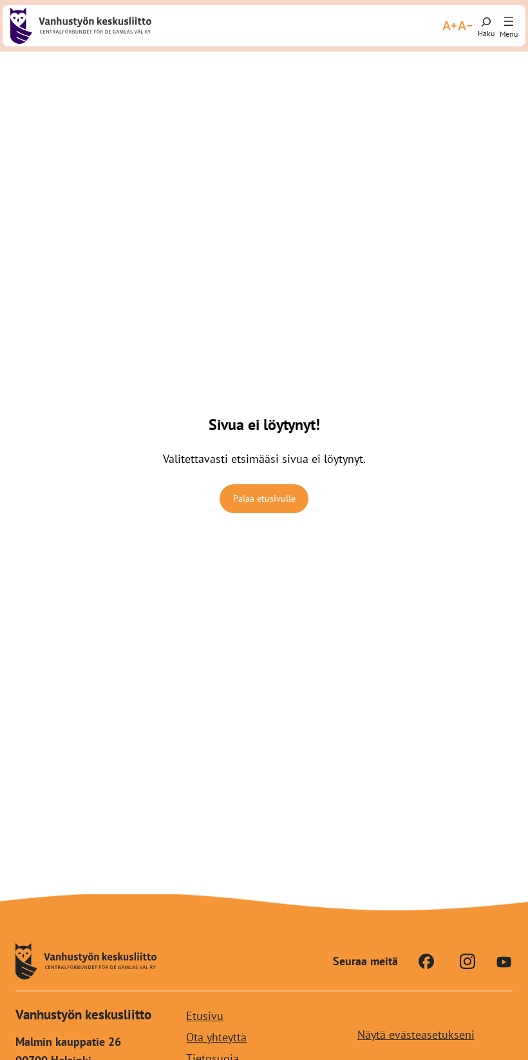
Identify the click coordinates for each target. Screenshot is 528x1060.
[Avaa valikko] (508, 22)
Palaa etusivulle (264, 498)
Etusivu (204, 1015)
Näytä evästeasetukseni (416, 1034)
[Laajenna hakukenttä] (486, 25)
